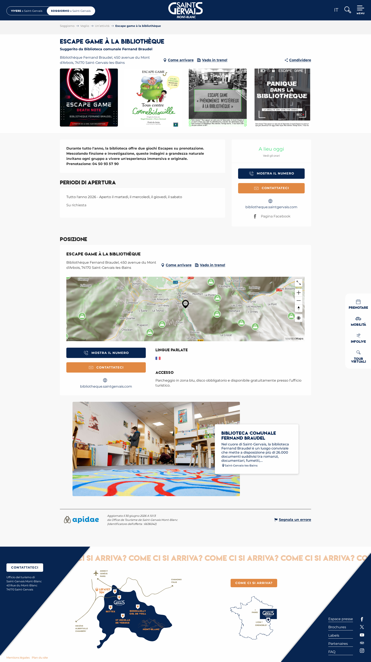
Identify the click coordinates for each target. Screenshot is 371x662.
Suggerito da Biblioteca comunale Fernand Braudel (106, 49)
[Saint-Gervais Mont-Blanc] (185, 10)
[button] (347, 10)
